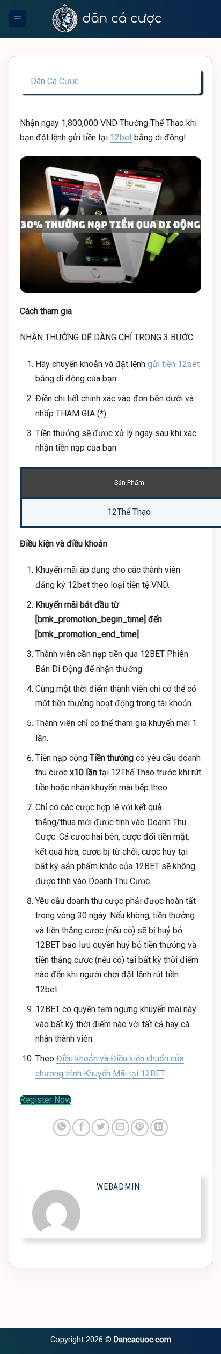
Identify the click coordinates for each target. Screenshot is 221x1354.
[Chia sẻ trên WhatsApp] (62, 1127)
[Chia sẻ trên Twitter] (100, 1127)
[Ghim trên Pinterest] (140, 1127)
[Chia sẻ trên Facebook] (81, 1127)
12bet (121, 137)
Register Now (45, 1100)
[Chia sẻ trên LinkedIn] (159, 1127)
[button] (17, 19)
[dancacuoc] (106, 18)
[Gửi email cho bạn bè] (120, 1127)
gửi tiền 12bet (174, 364)
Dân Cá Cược (55, 81)
